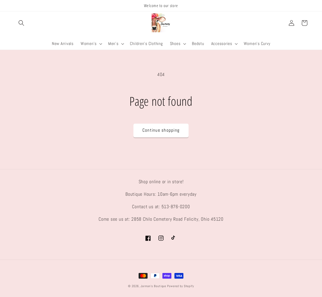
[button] (21, 22)
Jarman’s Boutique (153, 286)
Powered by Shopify (180, 286)
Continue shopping (161, 130)
